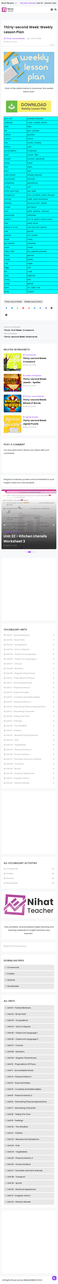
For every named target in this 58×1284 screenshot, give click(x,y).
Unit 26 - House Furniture (19, 1164)
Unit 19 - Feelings (15, 1120)
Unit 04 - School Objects (18, 1026)
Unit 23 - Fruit (13, 1145)
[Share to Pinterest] (23, 308)
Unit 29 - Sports (14, 1183)
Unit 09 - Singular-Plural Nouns (21, 1057)
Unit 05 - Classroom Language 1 (22, 1032)
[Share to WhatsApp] (17, 308)
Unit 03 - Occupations (17, 1020)
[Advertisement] (29, 1242)
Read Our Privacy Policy (15, 946)
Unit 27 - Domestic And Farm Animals (25, 1170)
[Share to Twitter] (12, 308)
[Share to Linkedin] (34, 308)
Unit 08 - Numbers (16, 1051)
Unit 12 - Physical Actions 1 (19, 1076)
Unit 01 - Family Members (19, 1007)
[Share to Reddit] (29, 308)
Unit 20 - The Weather (17, 1126)
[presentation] (4, 525)
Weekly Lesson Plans (33, 301)
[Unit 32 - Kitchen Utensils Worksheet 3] (28, 519)
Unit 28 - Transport (16, 1176)
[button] (26, 552)
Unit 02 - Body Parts (16, 1014)
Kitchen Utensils (19, 3)
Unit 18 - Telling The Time (18, 1114)
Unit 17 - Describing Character (21, 1108)
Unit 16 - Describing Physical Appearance (27, 1101)
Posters (11, 973)
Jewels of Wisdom (33, 375)
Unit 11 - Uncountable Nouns (20, 1070)
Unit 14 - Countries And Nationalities (24, 1089)
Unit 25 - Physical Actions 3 (20, 1158)
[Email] (51, 308)
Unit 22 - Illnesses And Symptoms (23, 1139)
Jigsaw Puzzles (31, 417)
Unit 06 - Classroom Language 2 (22, 1039)
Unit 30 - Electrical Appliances (21, 1189)
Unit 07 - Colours (15, 1045)
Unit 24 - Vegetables (17, 1151)
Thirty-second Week (15, 38)
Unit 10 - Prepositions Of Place (21, 1064)
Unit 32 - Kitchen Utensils (19, 1201)
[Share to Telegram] (45, 308)
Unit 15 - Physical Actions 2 (19, 1095)
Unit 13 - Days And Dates (18, 1082)
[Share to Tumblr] (40, 308)
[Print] (6, 315)
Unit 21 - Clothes (14, 1133)
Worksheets (13, 986)
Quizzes (11, 979)
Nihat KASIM (29, 1280)
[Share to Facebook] (6, 308)
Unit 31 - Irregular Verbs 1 (19, 1195)
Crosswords (13, 967)
